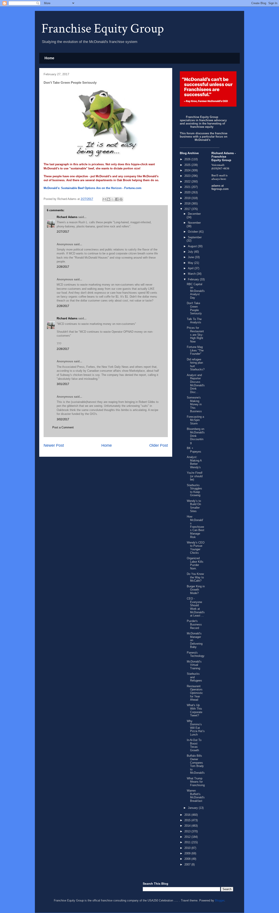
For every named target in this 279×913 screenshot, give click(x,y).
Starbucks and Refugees (194, 677)
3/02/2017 (63, 419)
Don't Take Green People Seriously (194, 308)
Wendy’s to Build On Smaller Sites (194, 506)
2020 (187, 192)
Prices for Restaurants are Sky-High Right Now (195, 334)
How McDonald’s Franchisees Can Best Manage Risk (195, 527)
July (191, 251)
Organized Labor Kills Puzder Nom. (195, 563)
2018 (187, 203)
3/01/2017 (63, 384)
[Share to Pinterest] (121, 199)
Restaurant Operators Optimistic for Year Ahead (195, 693)
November (194, 222)
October (193, 231)
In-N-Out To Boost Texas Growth (194, 745)
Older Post (158, 445)
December (194, 213)
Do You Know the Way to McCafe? (195, 577)
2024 (187, 170)
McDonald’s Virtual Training (194, 665)
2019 (187, 198)
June (191, 257)
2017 (187, 209)
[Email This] (104, 199)
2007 (187, 864)
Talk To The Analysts (194, 320)
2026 (187, 159)
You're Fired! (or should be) (194, 476)
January (193, 807)
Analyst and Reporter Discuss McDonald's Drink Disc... (196, 383)
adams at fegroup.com (220, 187)
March (192, 273)
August (193, 246)
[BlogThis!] (108, 199)
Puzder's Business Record (194, 624)
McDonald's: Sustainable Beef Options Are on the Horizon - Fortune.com (92, 188)
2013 (187, 831)
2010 (187, 848)
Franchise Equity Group (102, 28)
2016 (187, 814)
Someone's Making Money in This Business (194, 404)
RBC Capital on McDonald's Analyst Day (196, 291)
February (194, 279)
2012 (187, 836)
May (191, 262)
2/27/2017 (63, 231)
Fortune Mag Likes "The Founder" (195, 350)
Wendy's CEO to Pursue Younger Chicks (195, 547)
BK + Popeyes (194, 449)
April (191, 268)
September (195, 237)
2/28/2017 (63, 266)
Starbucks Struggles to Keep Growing (194, 490)
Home (49, 58)
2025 (187, 165)
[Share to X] (113, 199)
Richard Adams (67, 217)
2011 (187, 842)
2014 (187, 825)
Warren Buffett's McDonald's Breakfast (196, 795)
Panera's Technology (195, 654)
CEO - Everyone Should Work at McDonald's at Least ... (196, 607)
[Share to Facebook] (117, 199)
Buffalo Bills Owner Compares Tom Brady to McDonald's (196, 764)
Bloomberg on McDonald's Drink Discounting (196, 435)
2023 (187, 175)
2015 (187, 820)
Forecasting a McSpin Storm (195, 420)
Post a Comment (63, 427)
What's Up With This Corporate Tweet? (194, 710)
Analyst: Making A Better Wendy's (194, 462)
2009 (187, 853)
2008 (187, 858)
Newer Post (54, 445)
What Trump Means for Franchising (196, 782)
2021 (187, 187)
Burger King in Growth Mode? (196, 590)
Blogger (219, 900)
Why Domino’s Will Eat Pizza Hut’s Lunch (196, 727)
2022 (187, 181)
